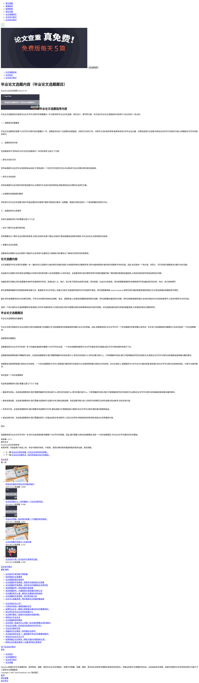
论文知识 (9, 75)
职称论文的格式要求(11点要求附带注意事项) (24, 642)
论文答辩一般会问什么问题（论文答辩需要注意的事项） (29, 623)
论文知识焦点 (11, 20)
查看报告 (9, 6)
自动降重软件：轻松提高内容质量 (19, 588)
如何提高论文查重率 (14, 577)
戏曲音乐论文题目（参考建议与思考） (21, 631)
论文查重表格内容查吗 (15, 580)
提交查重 (9, 3)
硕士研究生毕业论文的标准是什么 (19, 612)
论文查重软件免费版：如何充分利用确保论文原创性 (27, 585)
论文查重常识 (11, 14)
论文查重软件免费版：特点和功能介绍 (21, 596)
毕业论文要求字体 (13, 628)
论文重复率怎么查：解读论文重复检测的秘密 (24, 593)
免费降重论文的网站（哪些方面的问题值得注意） (26, 639)
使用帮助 (9, 9)
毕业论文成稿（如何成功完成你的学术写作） (24, 626)
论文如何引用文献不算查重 (17, 574)
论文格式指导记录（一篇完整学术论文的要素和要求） (28, 634)
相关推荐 (4, 460)
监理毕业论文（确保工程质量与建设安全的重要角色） (28, 609)
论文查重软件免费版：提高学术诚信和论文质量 (25, 582)
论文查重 (9, 662)
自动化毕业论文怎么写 (15, 637)
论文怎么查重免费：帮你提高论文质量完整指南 (25, 599)
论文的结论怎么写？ (14, 604)
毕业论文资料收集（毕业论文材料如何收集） (30, 452)
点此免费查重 (93, 67)
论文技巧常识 (11, 17)
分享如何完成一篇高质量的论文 (18, 606)
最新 (3, 570)
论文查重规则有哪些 (14, 620)
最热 (7, 570)
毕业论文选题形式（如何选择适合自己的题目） (31, 455)
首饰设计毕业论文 (13, 617)
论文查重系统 (11, 72)
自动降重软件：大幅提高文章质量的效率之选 (24, 591)
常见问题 (9, 12)
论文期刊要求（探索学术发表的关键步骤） (23, 615)
